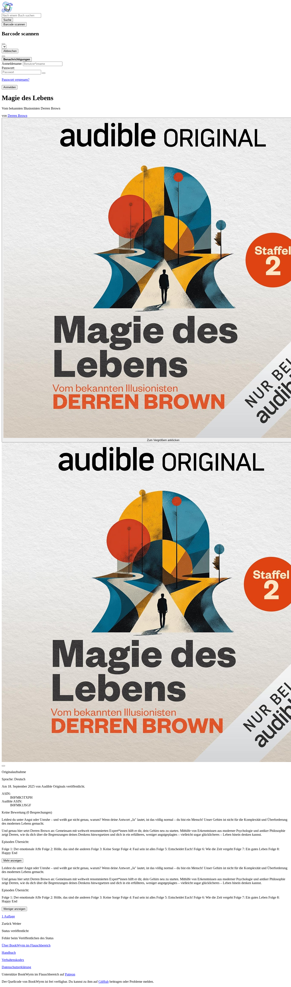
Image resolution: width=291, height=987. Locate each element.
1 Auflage (8, 916)
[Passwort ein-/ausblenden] (43, 73)
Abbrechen (10, 51)
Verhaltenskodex (13, 960)
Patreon (70, 974)
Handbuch (9, 952)
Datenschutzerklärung (16, 967)
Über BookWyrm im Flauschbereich (26, 945)
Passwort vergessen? (15, 79)
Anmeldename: (12, 63)
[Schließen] (3, 44)
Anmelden (9, 87)
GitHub (103, 981)
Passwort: (8, 68)
